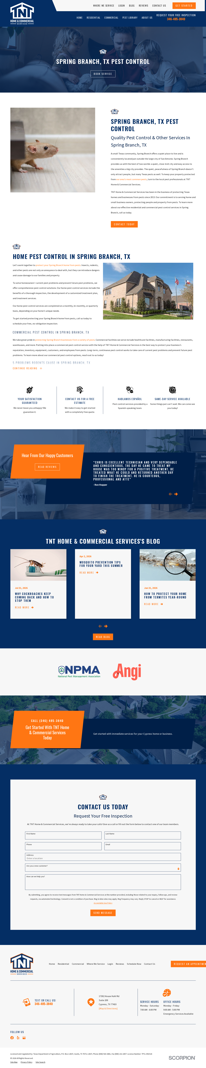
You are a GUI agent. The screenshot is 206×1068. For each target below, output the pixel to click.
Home (52, 963)
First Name (30, 834)
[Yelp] (18, 1037)
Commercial (78, 963)
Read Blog (103, 637)
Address (30, 855)
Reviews (143, 5)
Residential (63, 963)
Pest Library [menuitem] (130, 17)
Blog (132, 5)
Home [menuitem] (80, 17)
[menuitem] (14, 1062)
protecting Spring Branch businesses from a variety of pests (65, 339)
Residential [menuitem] (93, 17)
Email (108, 844)
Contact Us (159, 5)
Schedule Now (134, 963)
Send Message (102, 912)
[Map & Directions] (108, 1008)
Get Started (184, 5)
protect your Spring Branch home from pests (58, 265)
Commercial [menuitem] (111, 17)
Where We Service (103, 5)
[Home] (22, 13)
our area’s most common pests (131, 179)
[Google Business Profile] (24, 1037)
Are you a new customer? (37, 866)
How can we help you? (35, 876)
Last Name (110, 834)
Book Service (103, 74)
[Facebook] (12, 1037)
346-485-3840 (176, 19)
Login (121, 5)
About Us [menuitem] (147, 17)
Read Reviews (47, 467)
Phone (29, 844)
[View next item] (176, 494)
